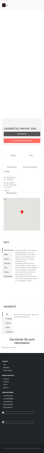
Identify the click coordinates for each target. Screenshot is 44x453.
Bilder (6, 254)
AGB (33, 448)
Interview (7, 263)
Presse (6, 272)
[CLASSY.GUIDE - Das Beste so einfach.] (12, 5)
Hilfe (4, 364)
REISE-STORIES (8, 404)
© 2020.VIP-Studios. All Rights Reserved (12, 448)
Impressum (38, 448)
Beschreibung (8, 250)
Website (7, 190)
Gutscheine (9, 332)
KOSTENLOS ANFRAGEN (22, 141)
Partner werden (7, 370)
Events (6, 259)
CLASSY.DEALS (8, 401)
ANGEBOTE (22, 134)
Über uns (6, 387)
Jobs (5, 267)
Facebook (6, 381)
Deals (8, 327)
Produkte (9, 319)
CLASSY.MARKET (8, 398)
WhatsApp (6, 367)
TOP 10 (5, 384)
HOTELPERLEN (8, 407)
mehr (29, 280)
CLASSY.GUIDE (7, 396)
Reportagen (8, 276)
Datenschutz (27, 448)
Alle (7, 314)
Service (8, 323)
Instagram (6, 379)
